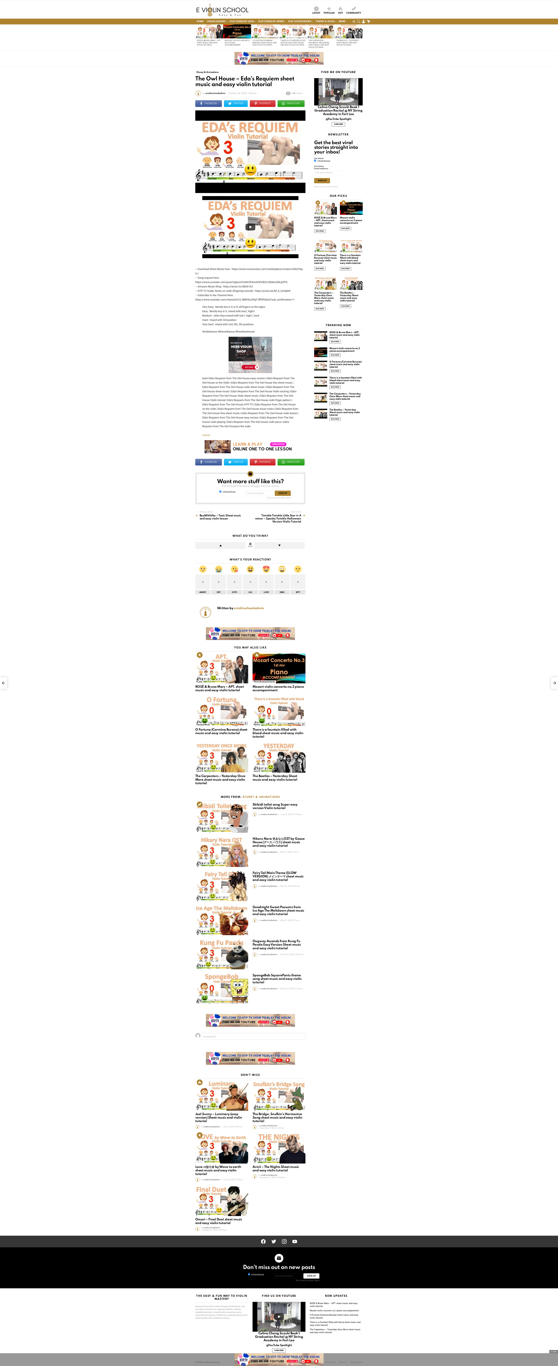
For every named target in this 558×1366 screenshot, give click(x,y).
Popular (329, 13)
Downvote (279, 545)
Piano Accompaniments (264, 682)
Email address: (321, 169)
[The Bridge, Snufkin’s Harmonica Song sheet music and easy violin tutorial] (279, 1096)
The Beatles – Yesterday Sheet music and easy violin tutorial (347, 43)
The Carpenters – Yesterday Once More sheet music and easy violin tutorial (220, 780)
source (206, 435)
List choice (319, 158)
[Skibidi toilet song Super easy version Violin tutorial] (221, 818)
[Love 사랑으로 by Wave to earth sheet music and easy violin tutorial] (221, 1149)
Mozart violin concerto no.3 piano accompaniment (351, 220)
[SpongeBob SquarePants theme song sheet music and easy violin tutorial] (221, 989)
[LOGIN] (363, 21)
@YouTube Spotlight (338, 119)
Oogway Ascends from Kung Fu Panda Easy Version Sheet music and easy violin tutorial (277, 945)
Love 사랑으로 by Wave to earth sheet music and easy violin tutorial (218, 1170)
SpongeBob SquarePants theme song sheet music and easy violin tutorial (277, 979)
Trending (200, 804)
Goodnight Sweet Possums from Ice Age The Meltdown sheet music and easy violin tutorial (278, 911)
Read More (320, 231)
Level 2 (199, 771)
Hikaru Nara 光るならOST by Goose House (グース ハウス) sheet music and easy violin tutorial (279, 842)
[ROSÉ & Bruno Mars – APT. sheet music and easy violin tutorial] (209, 31)
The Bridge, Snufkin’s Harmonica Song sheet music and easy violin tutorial (277, 1118)
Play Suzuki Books (299, 21)
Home (200, 21)
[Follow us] (353, 21)
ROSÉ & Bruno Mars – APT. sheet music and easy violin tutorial (209, 43)
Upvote (220, 545)
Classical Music (203, 725)
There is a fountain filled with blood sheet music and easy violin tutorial (292, 43)
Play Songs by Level (242, 21)
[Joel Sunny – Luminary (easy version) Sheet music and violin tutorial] (221, 1096)
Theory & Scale (324, 21)
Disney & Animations (261, 797)
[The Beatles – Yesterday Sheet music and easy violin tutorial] (349, 31)
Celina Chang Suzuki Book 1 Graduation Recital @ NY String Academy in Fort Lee (338, 111)
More (342, 21)
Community (353, 13)
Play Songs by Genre (271, 21)
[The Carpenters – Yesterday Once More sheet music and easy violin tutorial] (321, 31)
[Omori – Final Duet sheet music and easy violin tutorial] (221, 1201)
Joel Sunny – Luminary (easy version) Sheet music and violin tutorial (218, 1118)
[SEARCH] (358, 21)
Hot (340, 13)
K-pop (199, 682)
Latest (316, 13)
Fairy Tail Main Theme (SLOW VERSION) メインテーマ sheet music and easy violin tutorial (278, 876)
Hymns (257, 725)
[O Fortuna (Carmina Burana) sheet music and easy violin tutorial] (265, 31)
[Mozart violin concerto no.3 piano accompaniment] (237, 31)
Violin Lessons (216, 21)
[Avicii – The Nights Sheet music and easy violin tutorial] (279, 1149)
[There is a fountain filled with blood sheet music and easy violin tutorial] (293, 31)
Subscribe (338, 124)
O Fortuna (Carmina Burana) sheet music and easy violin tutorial (265, 43)
